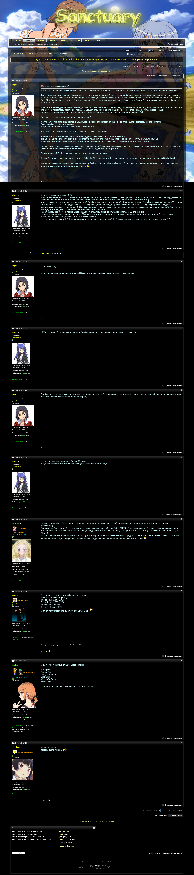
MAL (42, 181)
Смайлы (62, 834)
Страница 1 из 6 (151, 66)
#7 (181, 519)
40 (23, 574)
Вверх (180, 815)
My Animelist (46, 651)
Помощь (161, 51)
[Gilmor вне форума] (21, 216)
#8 (181, 591)
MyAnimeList (46, 800)
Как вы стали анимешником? (99, 71)
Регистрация (174, 51)
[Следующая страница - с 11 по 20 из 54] (169, 66)
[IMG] (61, 837)
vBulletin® (98, 865)
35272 (24, 720)
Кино (99, 40)
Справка (31, 44)
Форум (29, 40)
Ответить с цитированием (173, 186)
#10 (181, 743)
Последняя (176, 66)
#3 (181, 261)
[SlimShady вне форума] (23, 770)
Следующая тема (106, 821)
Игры (87, 40)
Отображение (175, 76)
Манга (63, 40)
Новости (17, 40)
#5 (181, 390)
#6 (181, 457)
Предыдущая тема (89, 821)
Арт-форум (26, 53)
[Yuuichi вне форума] (25, 695)
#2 (181, 191)
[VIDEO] (62, 840)
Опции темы (151, 76)
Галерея (40, 40)
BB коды (62, 832)
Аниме (52, 40)
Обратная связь (155, 853)
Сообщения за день (19, 44)
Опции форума (40, 44)
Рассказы (75, 40)
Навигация (53, 44)
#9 (181, 661)
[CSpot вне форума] (23, 105)
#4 (181, 328)
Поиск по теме (162, 76)
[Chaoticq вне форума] (21, 550)
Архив (173, 853)
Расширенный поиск (175, 44)
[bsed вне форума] (19, 615)
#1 (181, 80)
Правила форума (66, 846)
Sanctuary (166, 853)
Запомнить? (133, 54)
